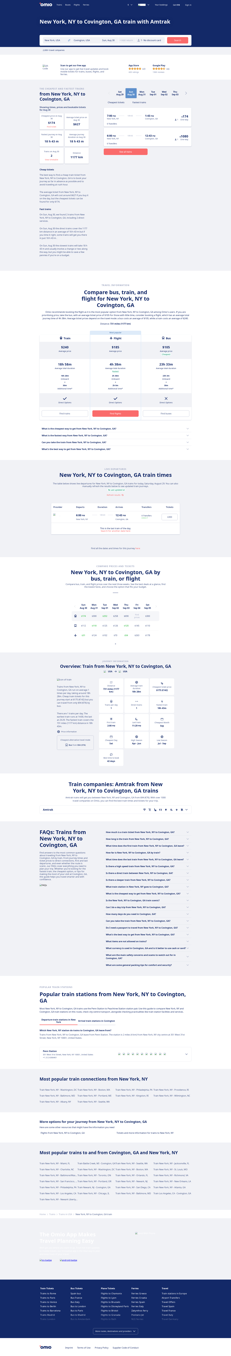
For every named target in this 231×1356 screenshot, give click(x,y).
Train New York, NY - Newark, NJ (131, 1181)
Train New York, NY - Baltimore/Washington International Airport (72, 1175)
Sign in (188, 5)
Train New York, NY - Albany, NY (55, 1101)
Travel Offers (168, 1302)
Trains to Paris (47, 1297)
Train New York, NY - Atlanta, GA (169, 1187)
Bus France (76, 1297)
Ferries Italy (137, 1306)
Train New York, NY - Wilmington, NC (171, 1095)
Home (43, 1214)
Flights (77, 4)
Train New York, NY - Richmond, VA (170, 1175)
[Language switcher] (144, 4)
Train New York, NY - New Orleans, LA (172, 1181)
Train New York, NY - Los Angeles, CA (58, 1193)
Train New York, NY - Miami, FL (55, 1163)
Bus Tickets (77, 1288)
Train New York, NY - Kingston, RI (132, 1095)
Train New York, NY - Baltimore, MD (57, 1095)
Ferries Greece (139, 1293)
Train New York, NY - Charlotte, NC (57, 1169)
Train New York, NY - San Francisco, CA (59, 1181)
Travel (165, 1288)
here (137, 548)
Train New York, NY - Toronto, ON (94, 1175)
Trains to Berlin (48, 1306)
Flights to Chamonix (111, 1293)
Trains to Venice (48, 1302)
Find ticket (51, 126)
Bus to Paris (77, 1310)
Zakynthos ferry (139, 1310)
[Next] (186, 93)
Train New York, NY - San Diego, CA (133, 1187)
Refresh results (113, 495)
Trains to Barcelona (50, 1310)
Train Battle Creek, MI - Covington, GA (96, 1163)
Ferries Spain (138, 1302)
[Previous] (75, 606)
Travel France (169, 1310)
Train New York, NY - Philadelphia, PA (134, 1089)
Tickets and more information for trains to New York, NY (145, 1132)
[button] (109, 40)
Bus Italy (75, 1302)
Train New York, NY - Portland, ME (94, 1095)
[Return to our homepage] (48, 5)
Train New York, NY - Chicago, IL (93, 1193)
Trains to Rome (48, 1293)
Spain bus (76, 1293)
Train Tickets (47, 1288)
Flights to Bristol (109, 1310)
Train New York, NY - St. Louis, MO (170, 1169)
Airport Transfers (171, 1297)
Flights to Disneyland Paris (115, 1306)
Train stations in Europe (174, 1293)
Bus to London (78, 1306)
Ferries (86, 4)
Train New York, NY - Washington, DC (58, 1089)
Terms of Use (84, 1347)
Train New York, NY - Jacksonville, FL (171, 1163)
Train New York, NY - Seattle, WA (94, 1101)
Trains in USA (65, 1214)
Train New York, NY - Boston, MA (94, 1089)
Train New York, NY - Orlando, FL (132, 1175)
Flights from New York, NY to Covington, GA (63, 1132)
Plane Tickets (108, 1288)
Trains (59, 4)
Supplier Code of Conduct (126, 1347)
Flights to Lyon (108, 1297)
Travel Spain (168, 1306)
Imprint (69, 1347)
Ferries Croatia (139, 1297)
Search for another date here (115, 531)
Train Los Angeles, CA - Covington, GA (172, 1193)
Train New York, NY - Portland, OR (94, 1181)
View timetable (51, 159)
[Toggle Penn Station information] (186, 1054)
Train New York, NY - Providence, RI (171, 1089)
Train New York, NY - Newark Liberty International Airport (68, 1199)
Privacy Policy (101, 1347)
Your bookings (161, 5)
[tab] (116, 102)
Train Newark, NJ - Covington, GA (94, 1187)
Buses (68, 4)
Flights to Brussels (110, 1302)
